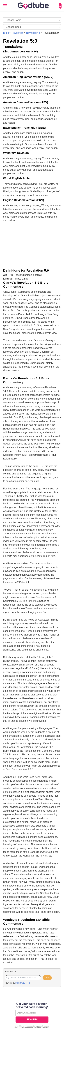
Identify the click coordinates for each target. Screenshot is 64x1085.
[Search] (60, 6)
